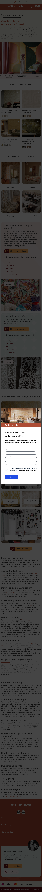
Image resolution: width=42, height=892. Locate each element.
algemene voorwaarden (28, 470)
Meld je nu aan (11, 477)
